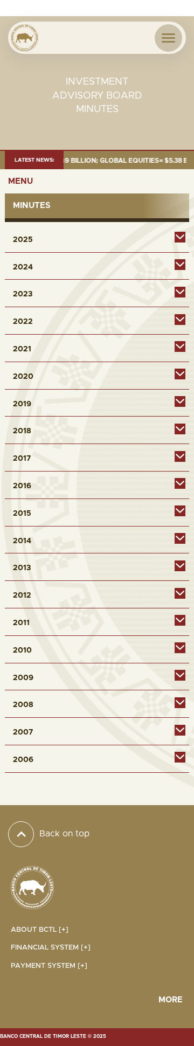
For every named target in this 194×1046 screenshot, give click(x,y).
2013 (22, 568)
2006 (23, 760)
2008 (23, 705)
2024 (23, 267)
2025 (23, 240)
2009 (23, 678)
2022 (23, 321)
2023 (22, 294)
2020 (23, 376)
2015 (22, 513)
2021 (22, 349)
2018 (22, 431)
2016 (22, 486)
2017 (22, 458)
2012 (22, 595)
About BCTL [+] (39, 929)
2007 (23, 732)
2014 (22, 541)
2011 (21, 623)
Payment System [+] (49, 965)
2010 (22, 650)
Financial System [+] (51, 947)
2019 (22, 404)
